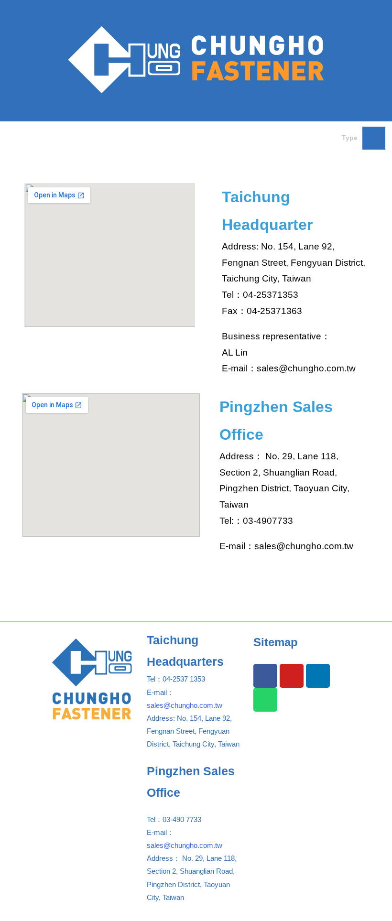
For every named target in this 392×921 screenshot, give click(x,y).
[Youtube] (292, 676)
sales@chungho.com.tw (184, 705)
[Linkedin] (318, 676)
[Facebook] (265, 676)
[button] (166, 135)
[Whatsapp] (265, 700)
